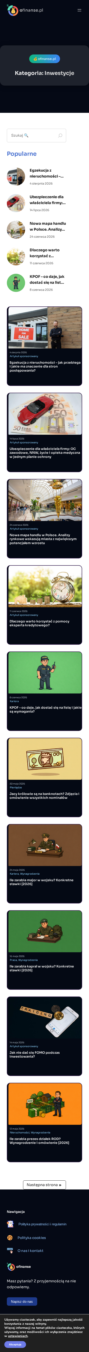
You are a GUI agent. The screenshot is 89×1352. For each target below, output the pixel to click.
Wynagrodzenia (29, 873)
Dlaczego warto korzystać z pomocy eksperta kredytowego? (46, 253)
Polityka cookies (32, 1238)
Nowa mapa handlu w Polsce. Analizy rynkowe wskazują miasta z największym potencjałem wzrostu (48, 226)
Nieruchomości (19, 1132)
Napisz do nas (22, 1301)
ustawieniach (18, 1336)
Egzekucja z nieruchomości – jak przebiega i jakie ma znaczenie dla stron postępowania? (47, 173)
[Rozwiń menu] (79, 10)
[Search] (60, 135)
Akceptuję (15, 1344)
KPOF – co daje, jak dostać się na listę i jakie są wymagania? (47, 279)
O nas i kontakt (30, 1250)
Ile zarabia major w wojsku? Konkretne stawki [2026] (41, 882)
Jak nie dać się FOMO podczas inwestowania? (35, 1055)
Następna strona (44, 1184)
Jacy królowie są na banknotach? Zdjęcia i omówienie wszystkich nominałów (44, 796)
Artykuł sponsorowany (24, 356)
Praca (13, 960)
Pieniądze (16, 787)
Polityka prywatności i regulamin (42, 1224)
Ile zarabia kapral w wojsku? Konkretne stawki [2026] (42, 968)
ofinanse (23, 1267)
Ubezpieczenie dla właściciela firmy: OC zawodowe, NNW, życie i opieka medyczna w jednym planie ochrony (47, 200)
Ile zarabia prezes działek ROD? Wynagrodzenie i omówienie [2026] (39, 1141)
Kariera (14, 701)
